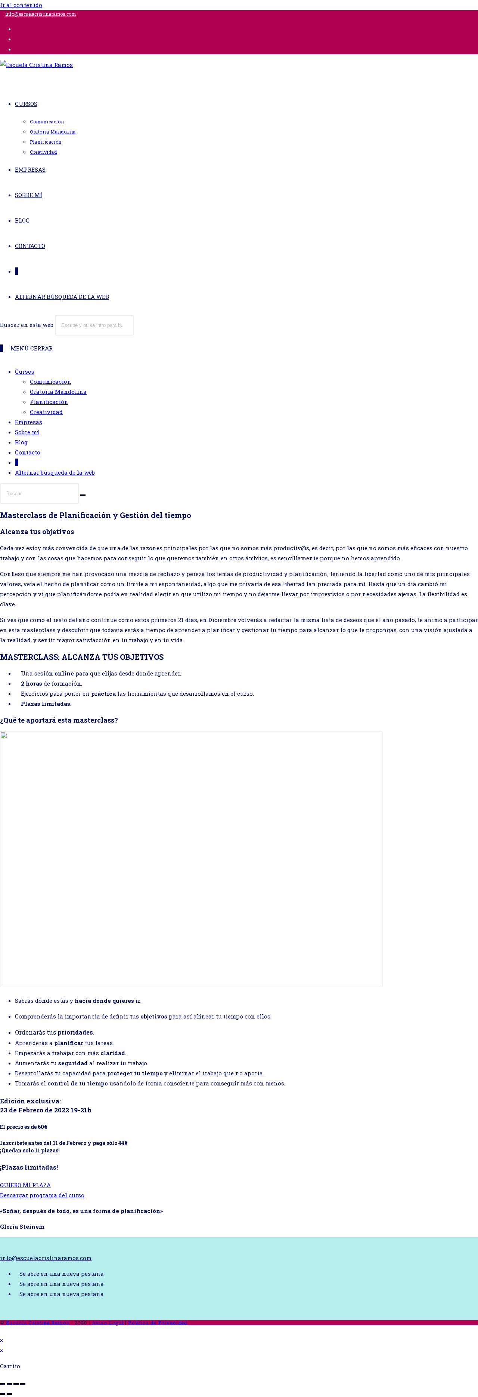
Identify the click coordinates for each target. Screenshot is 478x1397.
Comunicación (50, 381)
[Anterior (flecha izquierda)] (2, 1394)
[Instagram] (17, 1283)
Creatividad (46, 412)
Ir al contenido (21, 5)
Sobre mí (27, 432)
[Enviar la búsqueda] (83, 495)
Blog (21, 442)
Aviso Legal (108, 1322)
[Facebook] (17, 1273)
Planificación (49, 401)
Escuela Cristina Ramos (37, 1322)
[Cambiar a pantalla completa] (9, 1384)
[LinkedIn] (17, 1294)
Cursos (24, 371)
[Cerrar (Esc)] (22, 1384)
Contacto (27, 452)
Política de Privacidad (157, 1322)
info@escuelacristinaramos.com (40, 14)
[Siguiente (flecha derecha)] (9, 1394)
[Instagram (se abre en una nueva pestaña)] (17, 39)
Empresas (28, 422)
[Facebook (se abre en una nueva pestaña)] (17, 29)
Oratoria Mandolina (58, 391)
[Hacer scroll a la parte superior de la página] (2, 1330)
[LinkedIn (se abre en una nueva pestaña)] (17, 49)
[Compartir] (16, 1384)
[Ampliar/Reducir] (2, 1384)
